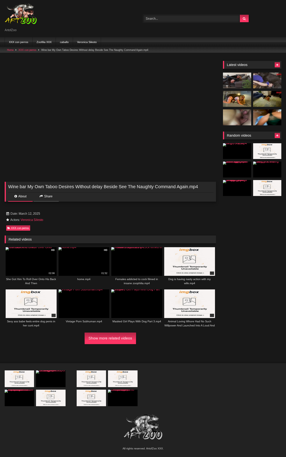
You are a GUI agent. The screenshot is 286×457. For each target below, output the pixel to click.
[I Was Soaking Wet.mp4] (267, 117)
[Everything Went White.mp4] (237, 81)
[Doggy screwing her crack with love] (267, 170)
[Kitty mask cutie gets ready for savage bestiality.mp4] (50, 398)
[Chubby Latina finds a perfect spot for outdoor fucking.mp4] (50, 378)
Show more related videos (110, 338)
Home (10, 49)
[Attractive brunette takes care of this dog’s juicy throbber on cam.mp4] (267, 188)
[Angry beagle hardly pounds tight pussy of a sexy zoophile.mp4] (122, 378)
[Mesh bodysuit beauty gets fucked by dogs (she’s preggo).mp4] (237, 188)
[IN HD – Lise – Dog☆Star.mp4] (237, 151)
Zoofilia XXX (44, 42)
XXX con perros (18, 42)
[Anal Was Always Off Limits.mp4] (267, 81)
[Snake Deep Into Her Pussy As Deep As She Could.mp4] (122, 398)
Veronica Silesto (87, 42)
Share (48, 196)
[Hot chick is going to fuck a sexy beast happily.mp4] (267, 151)
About (22, 196)
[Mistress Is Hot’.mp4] (267, 99)
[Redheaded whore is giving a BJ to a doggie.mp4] (91, 378)
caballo (64, 42)
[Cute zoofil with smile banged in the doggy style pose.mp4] (237, 170)
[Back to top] (274, 445)
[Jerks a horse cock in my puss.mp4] (19, 378)
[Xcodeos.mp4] (237, 117)
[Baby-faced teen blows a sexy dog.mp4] (91, 398)
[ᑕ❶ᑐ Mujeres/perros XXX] (21, 15)
